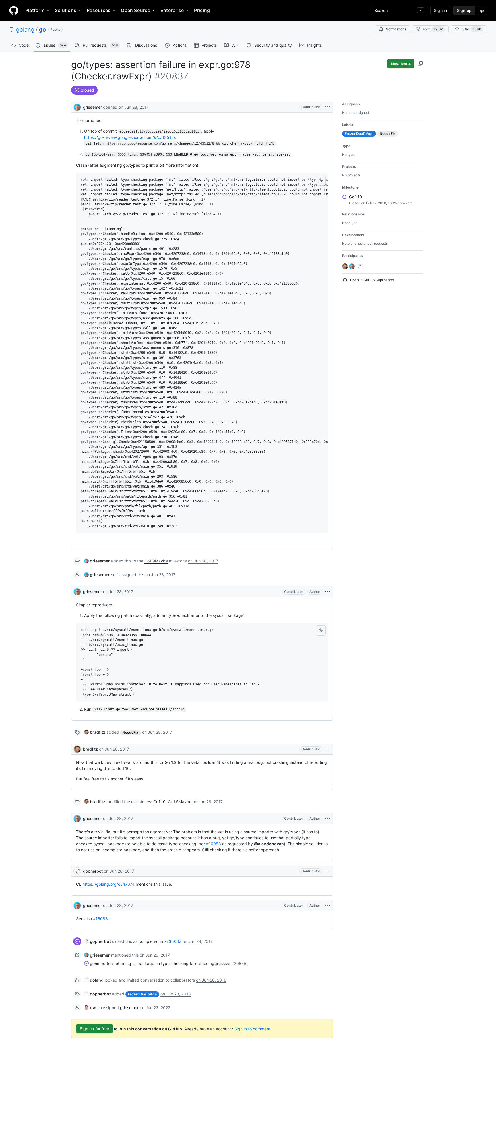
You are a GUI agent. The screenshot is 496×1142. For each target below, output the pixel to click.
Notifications (396, 29)
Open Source (135, 10)
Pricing (202, 10)
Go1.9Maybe (156, 560)
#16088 (213, 843)
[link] (97, 561)
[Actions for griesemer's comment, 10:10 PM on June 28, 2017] (327, 906)
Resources (99, 10)
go (42, 29)
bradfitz (90, 749)
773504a (172, 941)
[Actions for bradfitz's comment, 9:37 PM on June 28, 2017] (327, 749)
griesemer (92, 107)
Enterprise (172, 10)
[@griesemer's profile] (77, 106)
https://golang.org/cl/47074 (108, 884)
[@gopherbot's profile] (77, 871)
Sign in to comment (252, 1028)
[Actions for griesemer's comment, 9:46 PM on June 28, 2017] (327, 819)
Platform (34, 10)
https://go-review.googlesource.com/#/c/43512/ (129, 137)
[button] (321, 180)
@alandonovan (269, 843)
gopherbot (93, 871)
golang (25, 29)
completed (149, 941)
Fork (433, 29)
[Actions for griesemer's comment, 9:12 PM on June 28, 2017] (327, 592)
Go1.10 (159, 801)
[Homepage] (13, 10)
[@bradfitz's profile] (77, 749)
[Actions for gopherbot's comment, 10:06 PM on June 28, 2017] (327, 871)
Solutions (65, 10)
